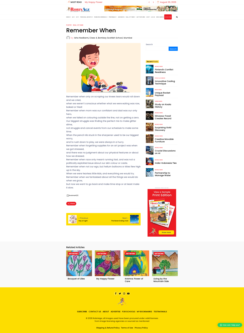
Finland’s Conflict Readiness (164, 71)
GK (73, 17)
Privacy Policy (141, 327)
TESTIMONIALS (160, 311)
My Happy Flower (93, 2)
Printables (112, 17)
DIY (77, 17)
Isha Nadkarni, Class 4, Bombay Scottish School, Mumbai (103, 37)
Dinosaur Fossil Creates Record (163, 117)
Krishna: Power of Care (134, 280)
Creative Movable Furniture (164, 140)
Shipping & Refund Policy (108, 327)
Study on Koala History (163, 105)
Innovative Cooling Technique (165, 82)
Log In (153, 17)
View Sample (160, 17)
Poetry (69, 25)
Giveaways (121, 17)
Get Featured (140, 17)
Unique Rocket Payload (162, 94)
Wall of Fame (130, 17)
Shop (148, 17)
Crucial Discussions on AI (165, 152)
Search (149, 44)
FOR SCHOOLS (128, 311)
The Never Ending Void (119, 221)
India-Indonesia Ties (166, 163)
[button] (149, 2)
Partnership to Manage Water (163, 174)
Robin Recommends (100, 17)
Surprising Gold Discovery (163, 128)
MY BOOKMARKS (144, 311)
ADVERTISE (115, 311)
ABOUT (106, 311)
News (68, 17)
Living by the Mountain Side (161, 280)
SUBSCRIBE (168, 17)
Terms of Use (127, 327)
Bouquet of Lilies (76, 278)
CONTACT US (95, 311)
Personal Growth (86, 17)
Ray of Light (83, 221)
